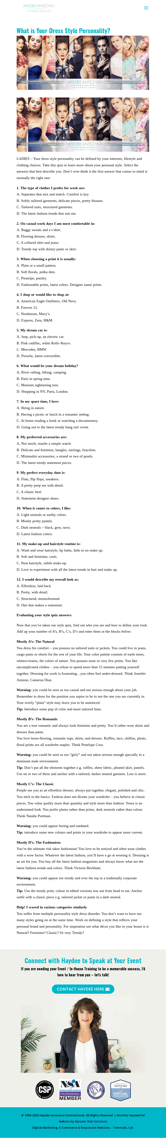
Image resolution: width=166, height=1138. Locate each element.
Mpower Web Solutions (91, 1121)
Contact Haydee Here (80, 989)
